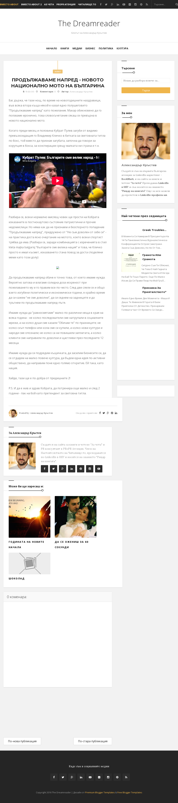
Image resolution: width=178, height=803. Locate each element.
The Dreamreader (89, 23)
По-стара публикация (92, 741)
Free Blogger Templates (129, 792)
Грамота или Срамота (151, 257)
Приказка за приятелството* (154, 290)
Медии (77, 48)
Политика (106, 48)
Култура (122, 48)
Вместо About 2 (31, 4)
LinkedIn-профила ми (153, 195)
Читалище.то (87, 4)
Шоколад (17, 578)
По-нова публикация (22, 741)
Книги (64, 48)
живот (58, 71)
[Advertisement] (29, 709)
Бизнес (90, 48)
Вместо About (9, 4)
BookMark (128, 179)
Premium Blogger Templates (100, 792)
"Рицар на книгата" (133, 191)
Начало (51, 48)
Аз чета (49, 4)
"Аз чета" (136, 183)
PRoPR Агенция (65, 4)
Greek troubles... (154, 230)
